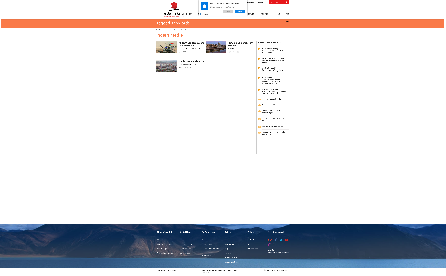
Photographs (207, 244)
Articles (205, 240)
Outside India (252, 249)
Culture (228, 240)
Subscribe (250, 2)
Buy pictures (184, 253)
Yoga (227, 249)
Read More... (192, 43)
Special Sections (231, 262)
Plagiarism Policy (186, 240)
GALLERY (264, 14)
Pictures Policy (185, 244)
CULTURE (188, 14)
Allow (240, 11)
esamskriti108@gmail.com (279, 252)
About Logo (162, 249)
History (228, 253)
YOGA (218, 14)
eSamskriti (206, 256)
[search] (279, 2)
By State (251, 240)
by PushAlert (205, 14)
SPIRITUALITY (203, 14)
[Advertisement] (223, 187)
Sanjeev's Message (164, 244)
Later (228, 11)
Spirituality (229, 244)
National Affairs (231, 257)
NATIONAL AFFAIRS (247, 14)
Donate (260, 2)
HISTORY (229, 14)
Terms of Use (185, 249)
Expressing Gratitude (165, 253)
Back (287, 22)
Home (161, 29)
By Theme (251, 244)
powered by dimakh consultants (276, 270)
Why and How (163, 240)
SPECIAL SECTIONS (281, 14)
